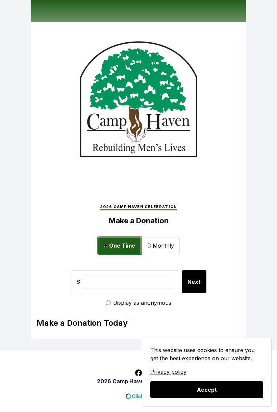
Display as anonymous (142, 302)
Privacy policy (168, 371)
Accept (207, 389)
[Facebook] (138, 373)
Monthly (162, 245)
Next (194, 281)
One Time (121, 245)
